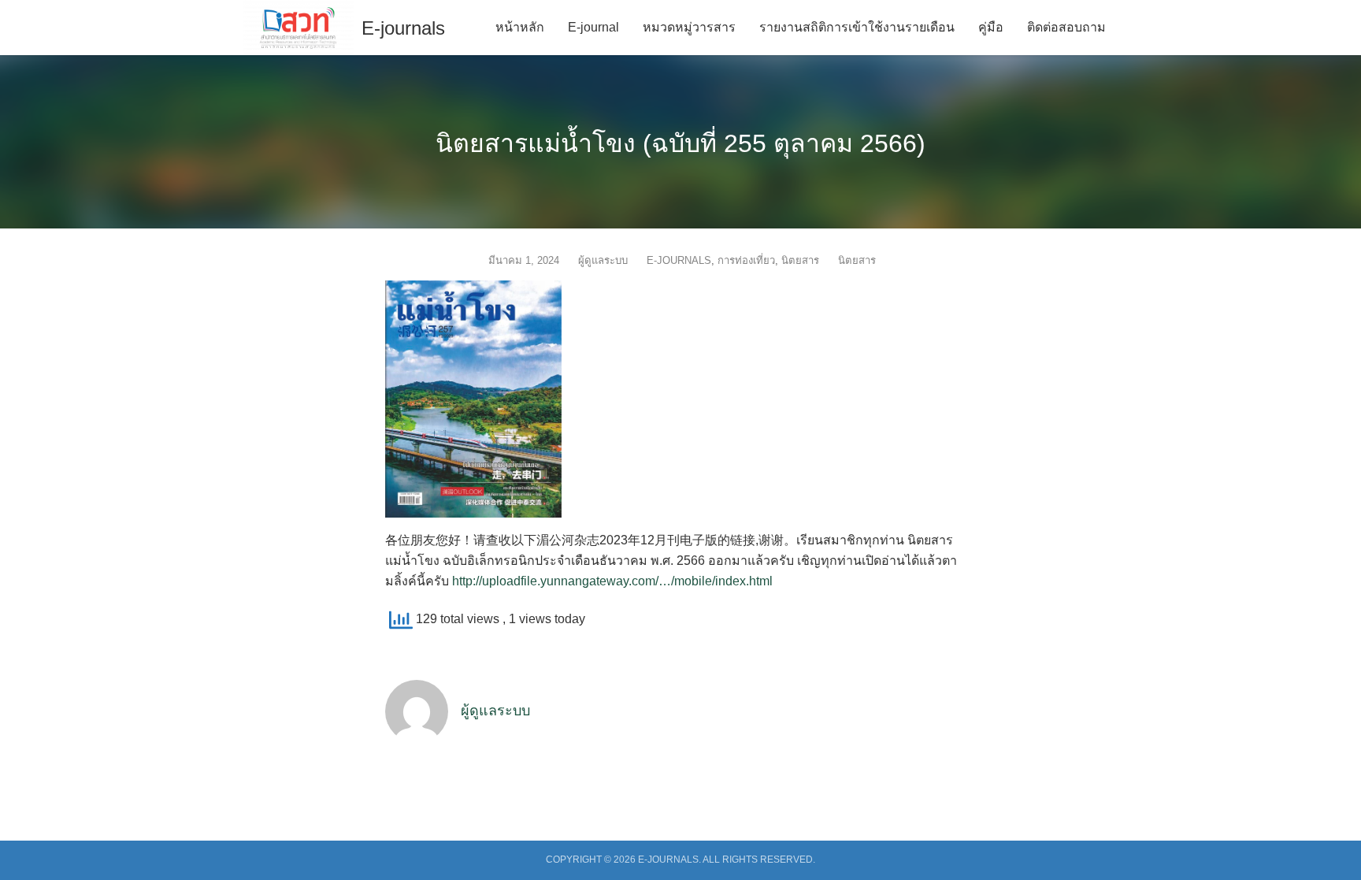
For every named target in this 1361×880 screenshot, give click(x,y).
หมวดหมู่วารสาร (689, 27)
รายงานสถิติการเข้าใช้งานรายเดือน (857, 27)
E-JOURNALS (679, 260)
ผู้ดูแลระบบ (603, 260)
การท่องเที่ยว (746, 260)
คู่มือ (990, 27)
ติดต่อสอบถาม (1066, 27)
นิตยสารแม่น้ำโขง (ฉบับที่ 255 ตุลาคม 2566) (680, 143)
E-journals (403, 28)
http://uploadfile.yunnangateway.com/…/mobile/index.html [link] (612, 581)
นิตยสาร (800, 260)
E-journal (593, 27)
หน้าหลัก (519, 27)
